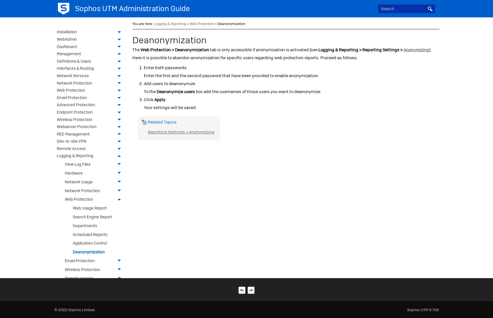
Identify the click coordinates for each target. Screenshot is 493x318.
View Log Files (77, 164)
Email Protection (72, 97)
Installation (67, 31)
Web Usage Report (90, 208)
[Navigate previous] (242, 290)
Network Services (73, 75)
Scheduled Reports (90, 234)
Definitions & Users (74, 61)
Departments (85, 225)
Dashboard (67, 46)
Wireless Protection (74, 119)
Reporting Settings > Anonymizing (181, 132)
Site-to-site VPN (71, 141)
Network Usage (79, 181)
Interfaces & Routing (75, 68)
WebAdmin (67, 39)
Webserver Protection (76, 126)
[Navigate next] (251, 290)
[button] (430, 9)
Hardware (74, 173)
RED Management (73, 134)
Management (69, 53)
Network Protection (74, 83)
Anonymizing (416, 50)
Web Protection (71, 90)
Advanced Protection (76, 104)
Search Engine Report (92, 216)
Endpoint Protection (75, 112)
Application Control (90, 243)
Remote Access (71, 148)
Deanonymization (89, 252)
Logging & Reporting (75, 155)
